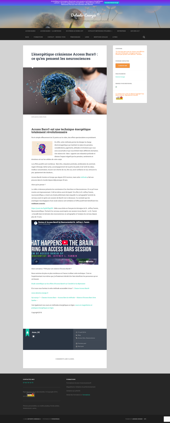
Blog (27, 37)
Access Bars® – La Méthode (50, 31)
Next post (81, 346)
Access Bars (81, 338)
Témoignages (75, 37)
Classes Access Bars (49, 297)
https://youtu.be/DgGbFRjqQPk (42, 208)
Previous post (82, 343)
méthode (83, 177)
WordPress (55, 419)
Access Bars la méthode (66, 297)
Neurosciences (90, 338)
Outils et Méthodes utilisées (99, 31)
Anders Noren (137, 419)
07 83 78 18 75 (28, 383)
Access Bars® (30, 31)
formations (86, 395)
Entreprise (121, 31)
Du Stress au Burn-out (74, 31)
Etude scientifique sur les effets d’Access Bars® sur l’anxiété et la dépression (58, 284)
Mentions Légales (101, 37)
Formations (38, 37)
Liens (87, 37)
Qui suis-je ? (135, 31)
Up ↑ (145, 419)
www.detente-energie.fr (40, 293)
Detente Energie (120, 77)
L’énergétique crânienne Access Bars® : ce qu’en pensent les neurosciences (64, 56)
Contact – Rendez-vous (56, 37)
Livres (115, 37)
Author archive (33, 336)
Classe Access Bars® (81, 288)
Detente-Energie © (85, 15)
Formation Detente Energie (111, 2)
